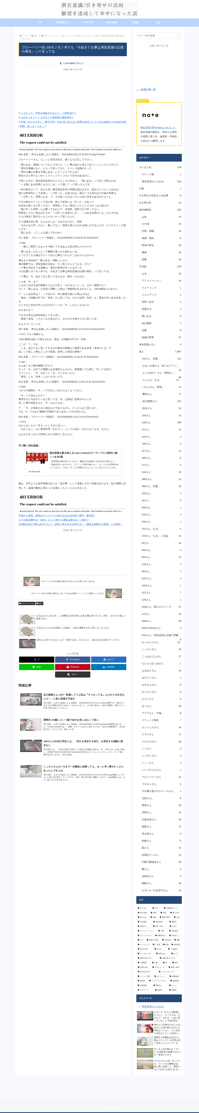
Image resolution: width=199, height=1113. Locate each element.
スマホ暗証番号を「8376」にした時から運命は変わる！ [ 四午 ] (53, 520)
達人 (41, 603)
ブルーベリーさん (28, 603)
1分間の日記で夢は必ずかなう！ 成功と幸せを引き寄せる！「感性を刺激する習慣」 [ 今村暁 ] (70, 524)
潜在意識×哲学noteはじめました (158, 127)
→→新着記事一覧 (146, 89)
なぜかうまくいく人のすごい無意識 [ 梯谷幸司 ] (47, 117)
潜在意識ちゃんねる (153, 1006)
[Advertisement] (73, 90)
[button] (72, 674)
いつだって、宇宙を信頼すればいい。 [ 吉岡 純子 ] (48, 113)
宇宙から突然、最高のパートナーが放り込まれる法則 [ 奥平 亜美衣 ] (57, 515)
